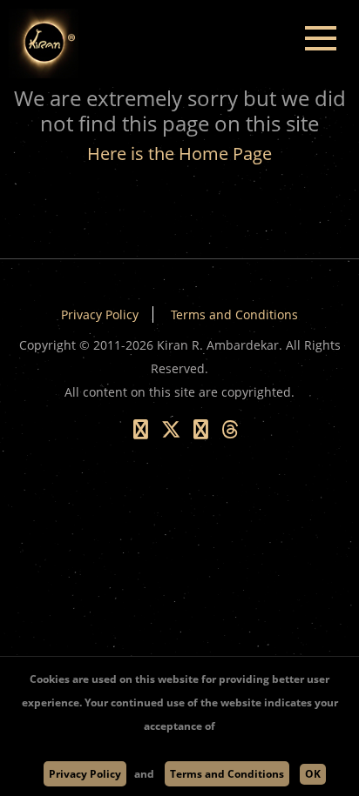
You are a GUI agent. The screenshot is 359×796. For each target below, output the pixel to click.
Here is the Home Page (179, 153)
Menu (320, 38)
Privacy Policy (100, 314)
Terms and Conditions (234, 314)
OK (313, 773)
